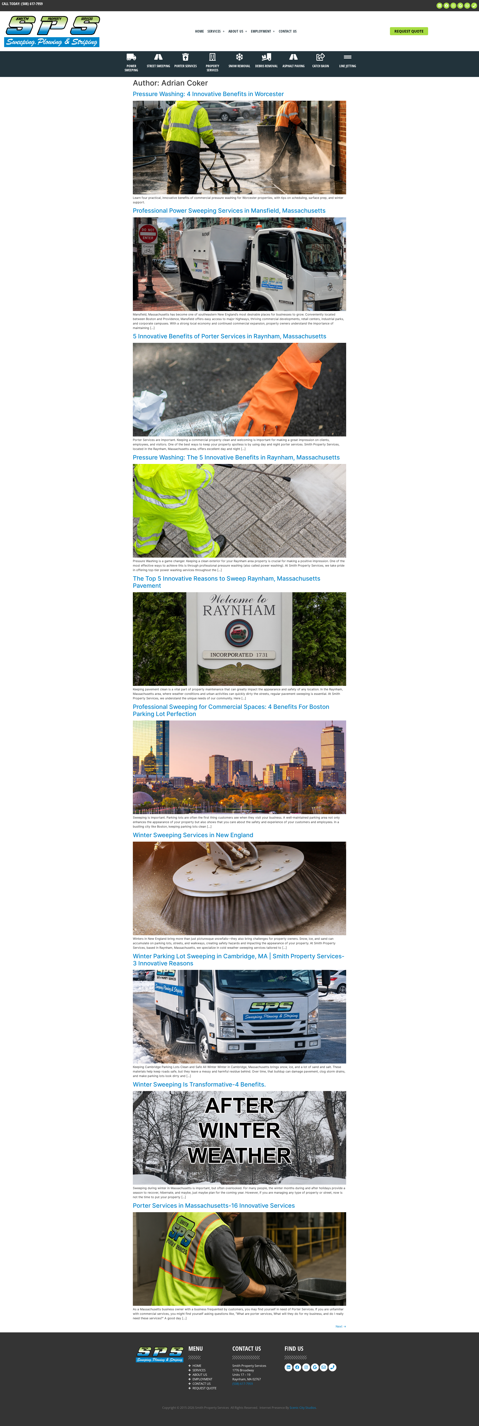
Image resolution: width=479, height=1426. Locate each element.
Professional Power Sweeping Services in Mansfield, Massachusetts (229, 210)
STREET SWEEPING (158, 66)
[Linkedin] (440, 6)
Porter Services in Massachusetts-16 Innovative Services (214, 1205)
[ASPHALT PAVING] (293, 57)
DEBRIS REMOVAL (266, 66)
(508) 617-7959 (32, 3)
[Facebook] (446, 6)
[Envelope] (467, 6)
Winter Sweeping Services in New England (193, 835)
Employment (261, 31)
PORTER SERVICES (185, 66)
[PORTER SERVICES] (185, 57)
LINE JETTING (347, 66)
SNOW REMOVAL (239, 66)
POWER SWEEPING (131, 68)
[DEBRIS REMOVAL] (266, 57)
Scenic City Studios (303, 1408)
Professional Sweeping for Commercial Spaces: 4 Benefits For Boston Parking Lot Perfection (231, 710)
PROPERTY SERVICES (212, 68)
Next (341, 1326)
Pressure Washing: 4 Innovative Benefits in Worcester (208, 94)
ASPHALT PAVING (294, 66)
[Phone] (474, 6)
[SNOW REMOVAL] (239, 57)
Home (199, 31)
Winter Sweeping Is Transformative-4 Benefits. (199, 1084)
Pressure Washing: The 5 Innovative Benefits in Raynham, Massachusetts (236, 457)
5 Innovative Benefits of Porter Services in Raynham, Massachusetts (229, 336)
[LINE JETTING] (347, 57)
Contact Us (288, 31)
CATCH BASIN (320, 66)
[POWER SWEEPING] (131, 57)
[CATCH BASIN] (320, 57)
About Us (235, 31)
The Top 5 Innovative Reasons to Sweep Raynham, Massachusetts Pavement (226, 582)
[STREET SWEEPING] (158, 57)
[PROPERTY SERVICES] (212, 57)
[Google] (460, 6)
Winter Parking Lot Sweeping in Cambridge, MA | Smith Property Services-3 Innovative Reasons (238, 959)
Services (214, 31)
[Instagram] (453, 6)
